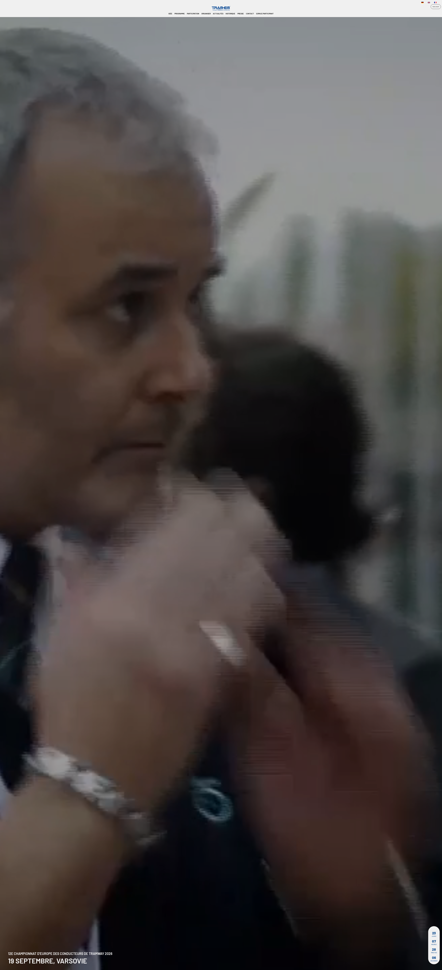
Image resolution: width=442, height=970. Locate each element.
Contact (250, 14)
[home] (10, 8)
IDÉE (170, 14)
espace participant (265, 14)
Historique (230, 14)
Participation (193, 14)
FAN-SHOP (436, 6)
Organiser (206, 14)
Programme (179, 14)
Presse (240, 14)
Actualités (218, 14)
